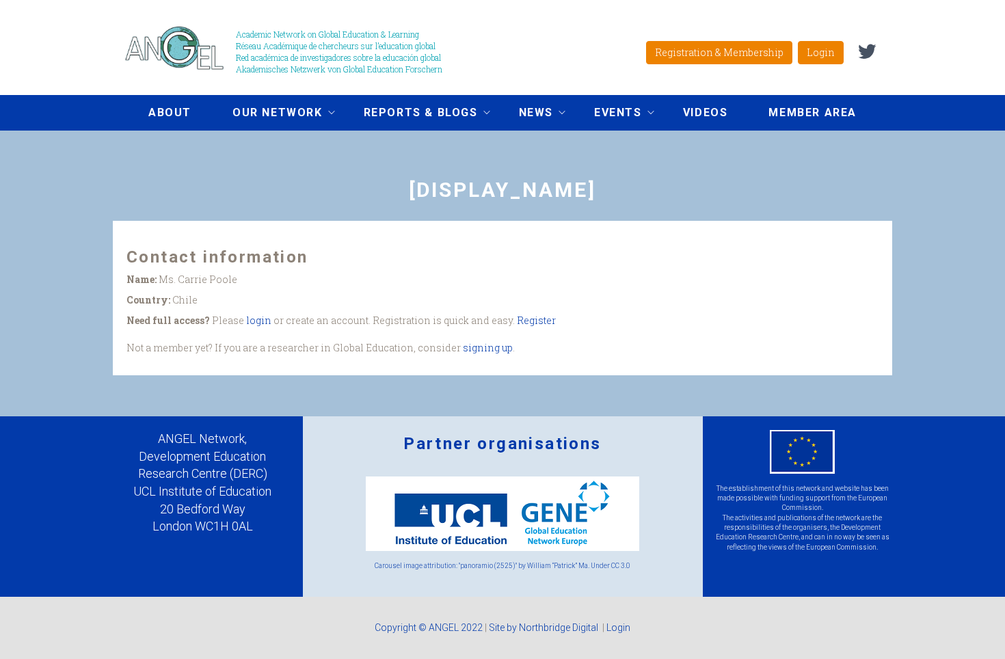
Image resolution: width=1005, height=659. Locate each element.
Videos (705, 112)
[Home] (179, 47)
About (169, 112)
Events (608, 114)
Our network (267, 114)
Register (536, 320)
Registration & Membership (719, 52)
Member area (812, 112)
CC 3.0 (620, 565)
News (525, 114)
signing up (488, 347)
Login (821, 52)
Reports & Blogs (410, 114)
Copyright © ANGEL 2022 (429, 627)
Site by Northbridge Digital (544, 627)
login (258, 320)
